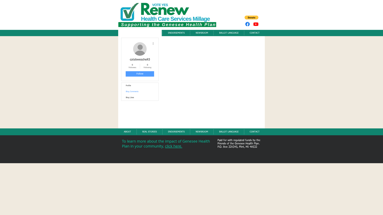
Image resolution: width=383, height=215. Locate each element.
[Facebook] (247, 24)
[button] (251, 17)
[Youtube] (256, 24)
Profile (128, 86)
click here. (173, 146)
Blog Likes (130, 98)
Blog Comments (132, 92)
